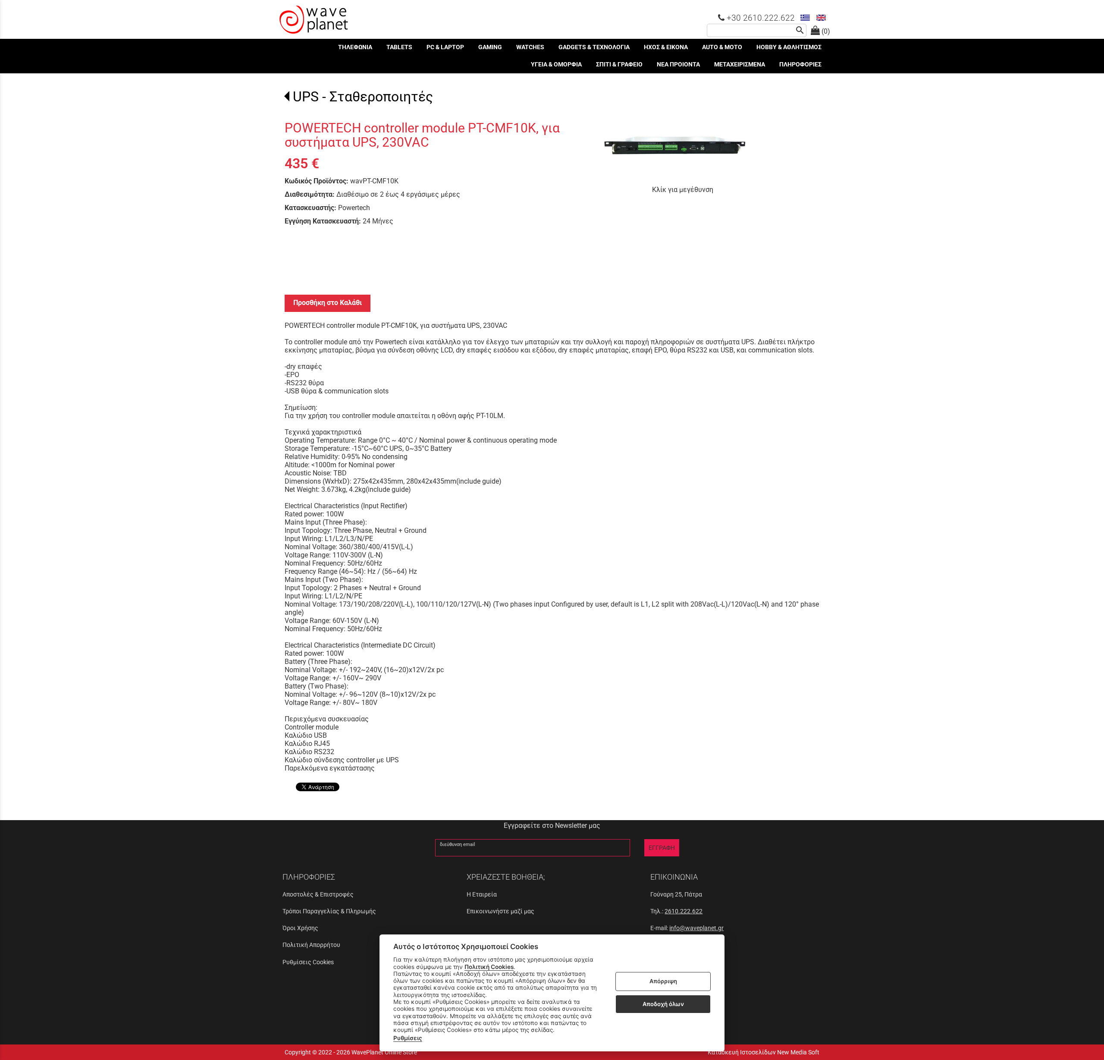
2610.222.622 (684, 911)
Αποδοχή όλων (663, 1003)
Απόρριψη (663, 981)
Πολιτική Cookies (489, 966)
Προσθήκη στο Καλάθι (327, 303)
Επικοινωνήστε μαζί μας (500, 911)
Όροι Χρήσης (300, 928)
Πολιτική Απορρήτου (311, 944)
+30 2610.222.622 (759, 18)
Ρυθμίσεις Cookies (308, 962)
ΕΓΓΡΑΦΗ (662, 847)
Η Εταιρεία (482, 894)
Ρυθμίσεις (407, 1038)
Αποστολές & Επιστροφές (318, 894)
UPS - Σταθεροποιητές (363, 96)
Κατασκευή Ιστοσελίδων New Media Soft (763, 1052)
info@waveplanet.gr (696, 928)
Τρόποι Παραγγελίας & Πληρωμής (329, 911)
